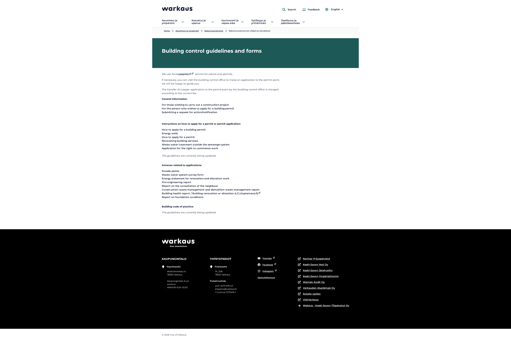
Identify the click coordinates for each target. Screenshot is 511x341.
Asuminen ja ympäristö (187, 31)
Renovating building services (180, 140)
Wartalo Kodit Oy (311, 282)
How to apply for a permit (178, 137)
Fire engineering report (176, 182)
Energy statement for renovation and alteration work (195, 178)
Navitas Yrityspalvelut (314, 259)
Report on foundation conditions (182, 197)
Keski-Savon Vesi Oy (313, 264)
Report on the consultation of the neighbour (190, 186)
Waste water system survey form (183, 174)
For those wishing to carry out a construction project (195, 104)
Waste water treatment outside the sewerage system (196, 144)
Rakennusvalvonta (214, 31)
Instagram (266, 271)
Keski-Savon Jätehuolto (315, 270)
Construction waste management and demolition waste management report (211, 189)
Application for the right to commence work (190, 148)
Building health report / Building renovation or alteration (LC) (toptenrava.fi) (211, 193)
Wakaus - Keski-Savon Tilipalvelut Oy (326, 305)
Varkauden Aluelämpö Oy (316, 288)
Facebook (265, 265)
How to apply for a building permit (184, 129)
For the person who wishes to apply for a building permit (198, 108)
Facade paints (170, 171)
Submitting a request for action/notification (189, 112)
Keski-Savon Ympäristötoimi (318, 276)
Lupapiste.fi (185, 74)
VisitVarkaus (308, 300)
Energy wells (170, 133)
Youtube (265, 258)
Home (167, 31)
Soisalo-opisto (309, 294)
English (337, 9)
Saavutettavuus (266, 277)
